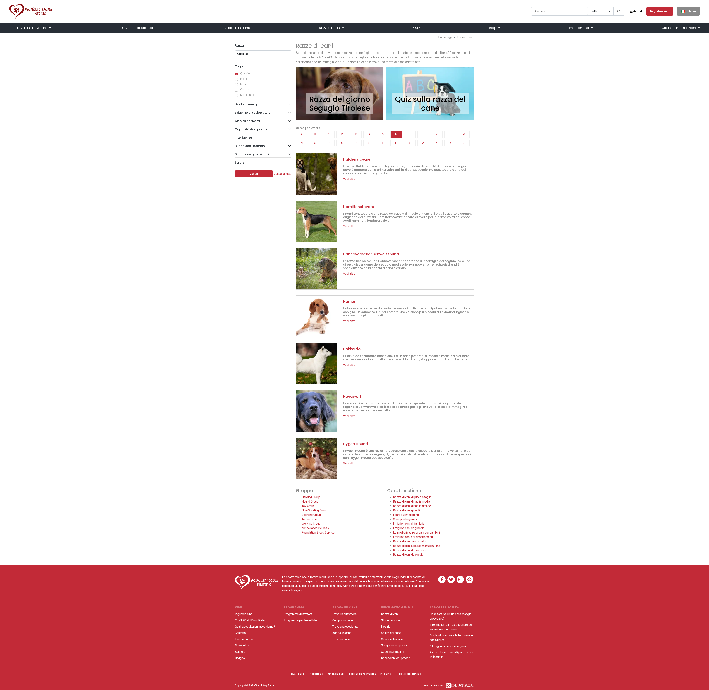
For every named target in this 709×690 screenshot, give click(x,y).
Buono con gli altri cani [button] (252, 154)
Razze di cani (330, 27)
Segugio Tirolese (339, 108)
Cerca (254, 173)
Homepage (445, 37)
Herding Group (311, 497)
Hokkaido (352, 349)
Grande (244, 89)
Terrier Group (310, 519)
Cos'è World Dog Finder (250, 620)
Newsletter (242, 645)
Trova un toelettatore (137, 27)
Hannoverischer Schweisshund (371, 254)
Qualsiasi (245, 73)
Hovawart (352, 396)
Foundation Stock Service (318, 532)
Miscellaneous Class (315, 528)
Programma (579, 27)
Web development (434, 685)
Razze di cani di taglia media (411, 501)
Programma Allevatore (298, 614)
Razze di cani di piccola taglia (412, 497)
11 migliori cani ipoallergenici (448, 646)
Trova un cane (341, 639)
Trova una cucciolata (345, 626)
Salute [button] (239, 162)
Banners (240, 651)
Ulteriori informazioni (679, 27)
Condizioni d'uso (336, 674)
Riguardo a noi (244, 614)
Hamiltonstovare (358, 206)
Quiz (416, 27)
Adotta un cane (237, 27)
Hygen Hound (355, 443)
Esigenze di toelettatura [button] (253, 113)
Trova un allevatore (31, 27)
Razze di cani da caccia (408, 554)
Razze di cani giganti (406, 510)
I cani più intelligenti (406, 515)
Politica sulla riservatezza (362, 674)
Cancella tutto (282, 173)
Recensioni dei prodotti (396, 658)
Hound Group (310, 501)
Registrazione (659, 11)
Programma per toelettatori (301, 620)
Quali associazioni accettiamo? (255, 626)
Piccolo (244, 78)
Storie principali (391, 620)
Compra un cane (342, 620)
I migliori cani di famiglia (408, 523)
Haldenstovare (356, 159)
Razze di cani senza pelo (409, 541)
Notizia (385, 626)
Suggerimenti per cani (395, 645)
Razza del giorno (339, 99)
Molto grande (248, 95)
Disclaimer (385, 674)
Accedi (638, 11)
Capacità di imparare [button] (251, 129)
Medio (243, 84)
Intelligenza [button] (243, 137)
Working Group (311, 523)
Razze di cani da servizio (409, 550)
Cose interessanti (392, 651)
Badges (240, 658)
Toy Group (308, 506)
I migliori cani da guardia (408, 528)
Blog (493, 27)
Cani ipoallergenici (405, 519)
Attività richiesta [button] (247, 121)
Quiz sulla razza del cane (430, 103)
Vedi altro (349, 178)
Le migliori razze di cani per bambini (416, 532)
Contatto (240, 633)
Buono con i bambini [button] (250, 146)
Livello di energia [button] (247, 104)
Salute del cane (391, 633)
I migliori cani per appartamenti (413, 537)
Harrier (349, 301)
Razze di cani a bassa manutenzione (416, 546)
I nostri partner (244, 639)
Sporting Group (311, 515)
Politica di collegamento (408, 674)
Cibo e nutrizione (392, 639)
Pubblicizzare (316, 674)
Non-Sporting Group (314, 510)
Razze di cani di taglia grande (412, 506)
